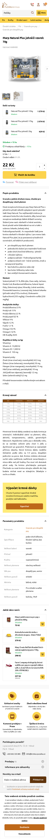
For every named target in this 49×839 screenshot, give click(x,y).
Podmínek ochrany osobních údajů (25, 789)
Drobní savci (22, 20)
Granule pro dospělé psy (13, 29)
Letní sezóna (35, 20)
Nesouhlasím (24, 834)
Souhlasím (24, 827)
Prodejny (10, 761)
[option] (24, 68)
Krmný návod (9, 395)
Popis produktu (11, 193)
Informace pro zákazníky (17, 766)
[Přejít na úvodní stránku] (10, 4)
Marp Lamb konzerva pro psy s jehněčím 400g (27, 618)
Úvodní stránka (9, 26)
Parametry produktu (13, 521)
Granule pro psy (30, 26)
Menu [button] (43, 13)
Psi (3, 20)
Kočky (10, 20)
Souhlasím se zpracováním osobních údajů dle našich (25, 787)
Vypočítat (24, 506)
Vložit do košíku (26, 175)
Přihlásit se (38, 780)
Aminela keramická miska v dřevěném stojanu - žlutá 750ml (28, 633)
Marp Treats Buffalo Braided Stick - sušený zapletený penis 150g (29, 648)
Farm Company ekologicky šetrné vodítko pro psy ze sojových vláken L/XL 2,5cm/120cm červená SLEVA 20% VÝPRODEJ (29, 666)
